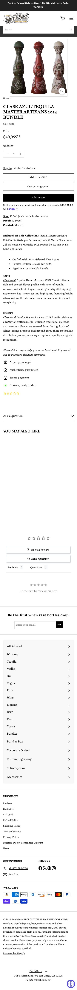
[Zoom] (61, 91)
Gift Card (8, 815)
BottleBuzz (36, 971)
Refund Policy (10, 820)
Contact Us (8, 809)
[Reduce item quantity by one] (7, 154)
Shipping (7, 168)
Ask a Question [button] (40, 558)
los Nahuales (26, 244)
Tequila (43, 235)
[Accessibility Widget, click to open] (71, 984)
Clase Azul (9, 280)
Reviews (7, 803)
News (6, 848)
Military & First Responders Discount (23, 843)
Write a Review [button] (40, 549)
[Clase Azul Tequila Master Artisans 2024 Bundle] (23, 473)
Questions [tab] (36, 567)
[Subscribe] (59, 624)
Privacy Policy (11, 837)
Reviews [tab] (13, 567)
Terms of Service (12, 831)
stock (16, 385)
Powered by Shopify (14, 953)
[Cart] (62, 18)
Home (6, 98)
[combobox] (38, 30)
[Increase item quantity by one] (20, 154)
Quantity (8, 146)
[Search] (71, 30)
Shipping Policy (11, 826)
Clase (6, 317)
